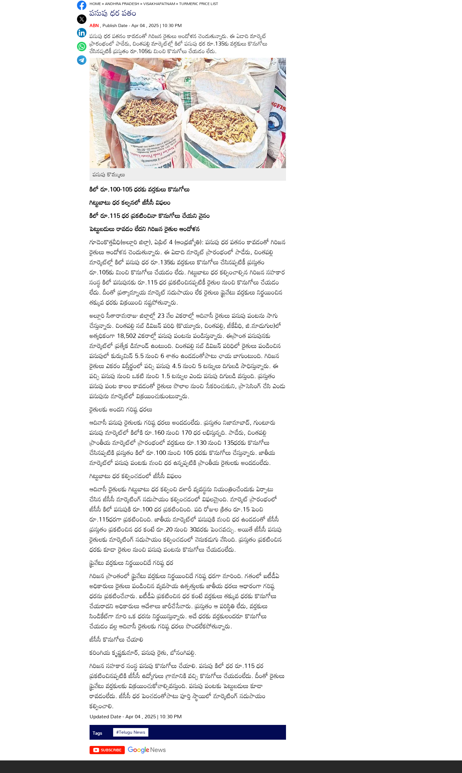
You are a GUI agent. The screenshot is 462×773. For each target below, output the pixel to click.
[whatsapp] (81, 46)
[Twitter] (81, 19)
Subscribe (111, 750)
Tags (97, 733)
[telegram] (81, 60)
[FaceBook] (81, 5)
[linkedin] (81, 32)
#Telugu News (130, 732)
